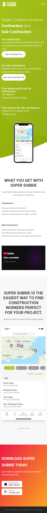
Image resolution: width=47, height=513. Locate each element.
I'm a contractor (13, 54)
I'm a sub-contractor (13, 77)
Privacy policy (37, 510)
